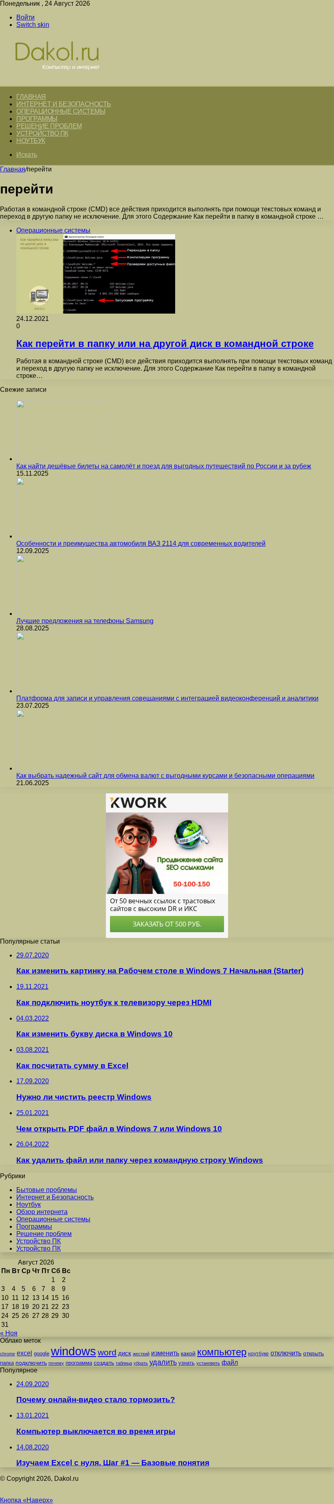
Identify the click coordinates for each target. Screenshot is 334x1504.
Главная (12, 169)
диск (124, 1353)
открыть (313, 1353)
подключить (31, 1362)
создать (104, 1363)
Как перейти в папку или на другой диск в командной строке (165, 343)
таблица (124, 1363)
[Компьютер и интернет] (66, 82)
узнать (186, 1363)
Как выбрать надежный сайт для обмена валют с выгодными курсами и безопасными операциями (165, 775)
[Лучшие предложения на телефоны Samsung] (61, 613)
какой (188, 1353)
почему (56, 1363)
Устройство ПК (42, 133)
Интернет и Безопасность (63, 104)
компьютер (221, 1351)
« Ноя (9, 1333)
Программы (36, 118)
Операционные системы (60, 111)
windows (73, 1351)
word (107, 1352)
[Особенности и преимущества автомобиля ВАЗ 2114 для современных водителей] (61, 536)
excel (24, 1353)
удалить (163, 1362)
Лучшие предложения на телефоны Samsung (85, 620)
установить (208, 1363)
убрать (141, 1363)
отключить (285, 1353)
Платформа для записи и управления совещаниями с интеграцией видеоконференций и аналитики (167, 698)
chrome (7, 1353)
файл (230, 1362)
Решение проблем (49, 126)
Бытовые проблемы (46, 1189)
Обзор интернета (42, 1211)
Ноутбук (30, 140)
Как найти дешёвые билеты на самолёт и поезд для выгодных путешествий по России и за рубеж (163, 466)
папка (7, 1363)
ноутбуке (258, 1354)
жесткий (141, 1353)
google (41, 1353)
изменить (165, 1353)
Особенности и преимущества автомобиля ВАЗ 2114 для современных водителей (141, 543)
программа (79, 1363)
